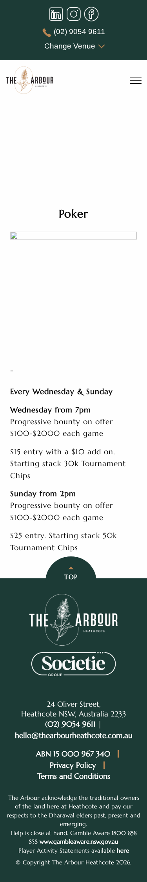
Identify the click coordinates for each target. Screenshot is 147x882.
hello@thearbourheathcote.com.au (73, 735)
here (123, 850)
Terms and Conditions (73, 776)
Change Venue (69, 46)
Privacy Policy (73, 765)
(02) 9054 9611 (79, 31)
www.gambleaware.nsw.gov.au (79, 841)
